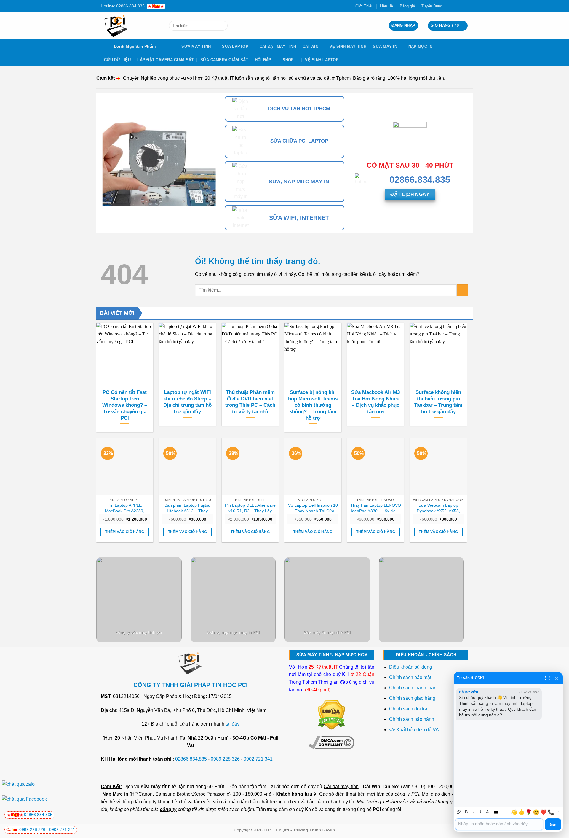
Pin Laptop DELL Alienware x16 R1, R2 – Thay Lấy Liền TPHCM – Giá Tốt (250, 508)
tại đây (232, 723)
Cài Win (310, 46)
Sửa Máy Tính (196, 46)
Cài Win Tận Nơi (381, 786)
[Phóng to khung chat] (547, 678)
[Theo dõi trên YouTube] (465, 6)
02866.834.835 (191, 758)
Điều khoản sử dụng (410, 667)
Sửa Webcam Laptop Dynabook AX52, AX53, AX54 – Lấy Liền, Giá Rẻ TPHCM (438, 508)
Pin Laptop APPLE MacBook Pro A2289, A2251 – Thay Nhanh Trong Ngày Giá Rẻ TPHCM (125, 508)
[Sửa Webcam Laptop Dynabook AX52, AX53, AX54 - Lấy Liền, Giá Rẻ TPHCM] (438, 466)
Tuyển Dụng (431, 6)
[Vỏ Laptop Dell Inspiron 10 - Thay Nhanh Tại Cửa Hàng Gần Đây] (312, 466)
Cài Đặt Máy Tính (278, 46)
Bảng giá (407, 6)
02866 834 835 (38, 814)
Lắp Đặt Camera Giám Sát (165, 60)
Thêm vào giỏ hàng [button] (124, 532)
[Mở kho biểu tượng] (557, 812)
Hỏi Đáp (263, 60)
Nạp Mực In (420, 46)
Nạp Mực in (115, 793)
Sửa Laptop (235, 46)
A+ (488, 812)
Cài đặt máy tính (341, 786)
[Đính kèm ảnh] (459, 812)
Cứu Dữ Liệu (117, 60)
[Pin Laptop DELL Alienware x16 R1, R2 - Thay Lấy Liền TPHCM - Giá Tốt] (250, 466)
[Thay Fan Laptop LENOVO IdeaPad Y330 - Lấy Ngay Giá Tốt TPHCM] (375, 466)
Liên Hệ (386, 6)
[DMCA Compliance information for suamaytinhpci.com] (331, 742)
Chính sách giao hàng (412, 698)
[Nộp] (222, 26)
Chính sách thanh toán (413, 687)
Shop (288, 60)
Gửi (553, 824)
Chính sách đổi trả (409, 708)
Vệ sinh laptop (322, 60)
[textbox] (499, 824)
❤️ (543, 812)
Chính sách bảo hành (411, 719)
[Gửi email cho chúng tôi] (459, 6)
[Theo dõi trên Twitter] (454, 6)
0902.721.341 (258, 758)
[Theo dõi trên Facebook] (448, 6)
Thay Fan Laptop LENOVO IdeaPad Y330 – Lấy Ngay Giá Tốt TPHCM (375, 508)
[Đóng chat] (556, 678)
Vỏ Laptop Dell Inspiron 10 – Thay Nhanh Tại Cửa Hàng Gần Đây (313, 508)
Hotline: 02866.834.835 (123, 6)
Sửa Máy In (385, 46)
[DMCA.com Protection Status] (331, 714)
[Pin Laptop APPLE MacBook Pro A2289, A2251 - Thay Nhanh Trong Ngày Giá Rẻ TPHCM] (124, 466)
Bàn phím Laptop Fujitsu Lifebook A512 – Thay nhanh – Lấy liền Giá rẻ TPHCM (187, 508)
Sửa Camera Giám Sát (224, 60)
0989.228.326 (225, 758)
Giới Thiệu (364, 6)
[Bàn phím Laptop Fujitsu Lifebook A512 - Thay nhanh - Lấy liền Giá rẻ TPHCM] (187, 466)
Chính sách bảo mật (410, 677)
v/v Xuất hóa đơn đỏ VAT (415, 729)
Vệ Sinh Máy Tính (348, 46)
